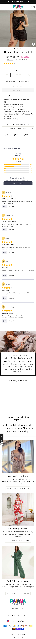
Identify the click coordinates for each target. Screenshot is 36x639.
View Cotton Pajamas (18, 593)
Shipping (10, 59)
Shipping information (18, 124)
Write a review (18, 183)
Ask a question (18, 128)
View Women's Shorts (18, 488)
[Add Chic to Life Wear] (18, 562)
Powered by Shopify (18, 637)
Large (29, 75)
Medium (18, 75)
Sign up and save (17, 615)
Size (18, 70)
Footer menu (18, 609)
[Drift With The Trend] (18, 456)
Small (7, 75)
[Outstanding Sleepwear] (18, 509)
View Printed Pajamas (18, 541)
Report (11, 206)
